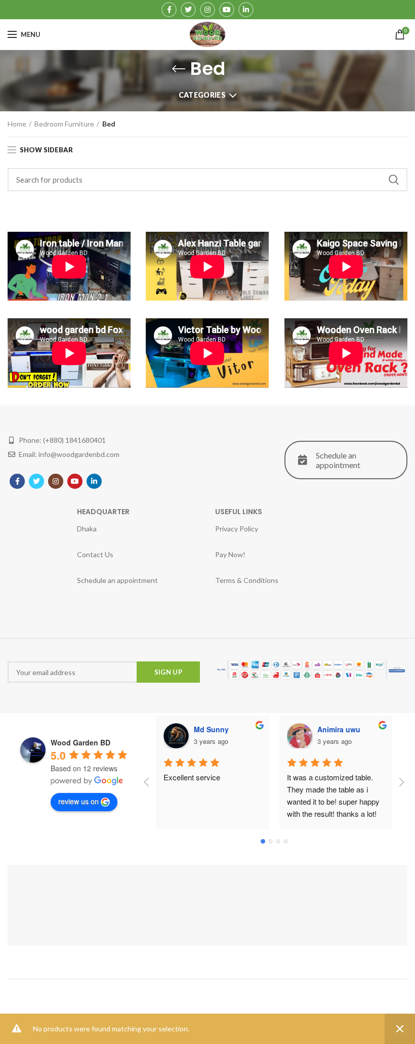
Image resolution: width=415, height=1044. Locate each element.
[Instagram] (207, 9)
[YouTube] (226, 9)
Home (17, 123)
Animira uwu (338, 729)
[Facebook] (169, 9)
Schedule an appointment (338, 460)
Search (393, 179)
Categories (202, 95)
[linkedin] (246, 9)
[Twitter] (188, 9)
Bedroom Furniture (64, 123)
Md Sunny (211, 729)
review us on (78, 801)
